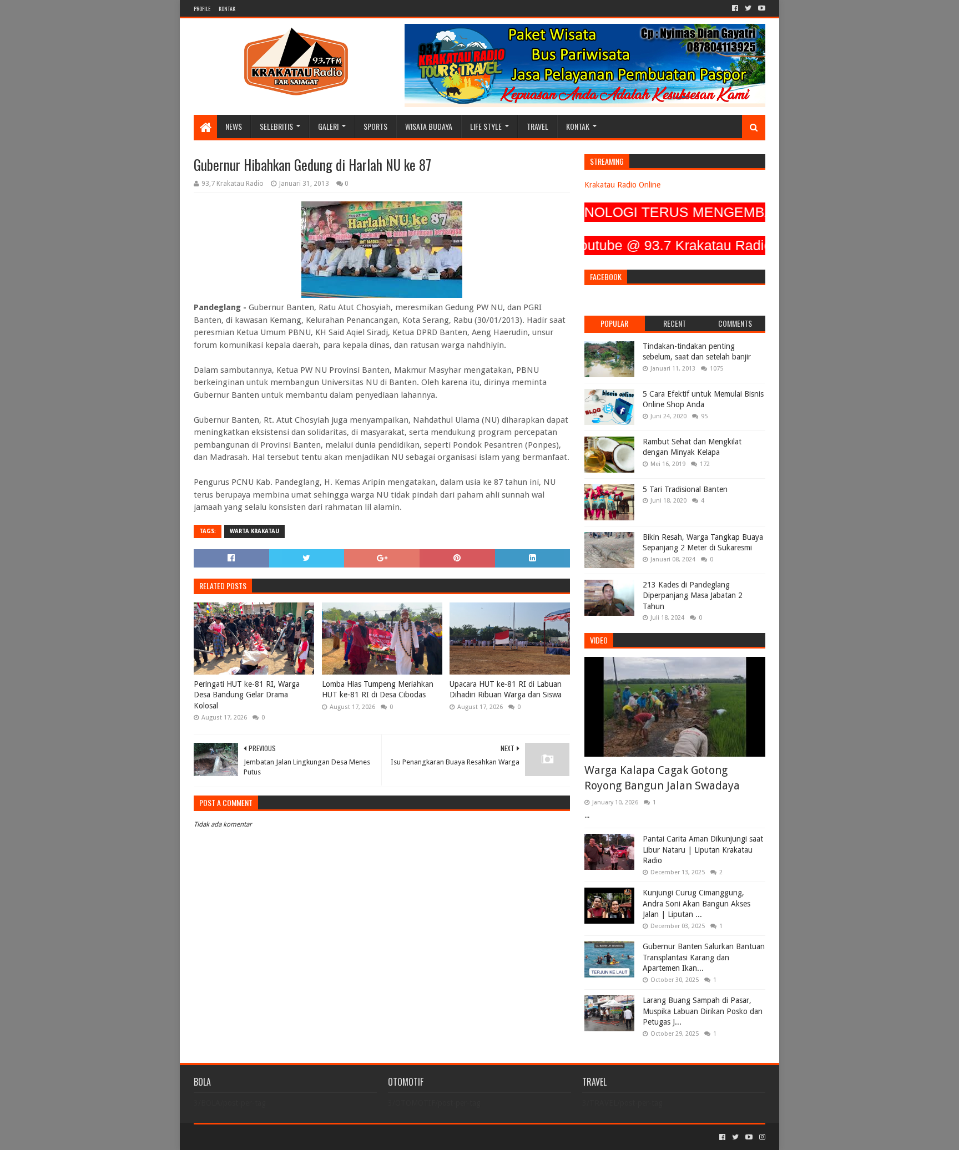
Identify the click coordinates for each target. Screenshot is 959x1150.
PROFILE (202, 8)
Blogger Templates (319, 1137)
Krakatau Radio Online (622, 184)
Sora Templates (255, 1137)
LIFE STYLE (486, 126)
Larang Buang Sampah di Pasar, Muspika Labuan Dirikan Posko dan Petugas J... (703, 1011)
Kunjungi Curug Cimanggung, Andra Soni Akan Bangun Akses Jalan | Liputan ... (696, 903)
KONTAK (227, 8)
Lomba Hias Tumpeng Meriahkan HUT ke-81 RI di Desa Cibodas (377, 690)
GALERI (328, 126)
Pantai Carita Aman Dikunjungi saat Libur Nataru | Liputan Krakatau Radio (703, 849)
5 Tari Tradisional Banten (685, 489)
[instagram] (761, 1137)
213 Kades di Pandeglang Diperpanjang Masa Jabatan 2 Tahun (693, 595)
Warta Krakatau (254, 531)
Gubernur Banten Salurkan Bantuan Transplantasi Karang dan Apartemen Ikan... (704, 957)
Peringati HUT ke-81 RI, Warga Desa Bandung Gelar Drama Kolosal (247, 695)
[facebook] (735, 8)
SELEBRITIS (276, 126)
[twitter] (748, 8)
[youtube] (760, 8)
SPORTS (375, 126)
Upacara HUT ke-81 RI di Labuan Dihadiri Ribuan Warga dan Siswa (506, 690)
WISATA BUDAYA (428, 126)
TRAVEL (537, 126)
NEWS (233, 126)
